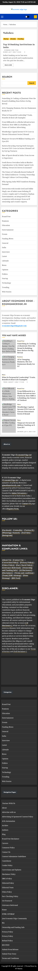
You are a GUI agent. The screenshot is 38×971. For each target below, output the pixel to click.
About (4, 808)
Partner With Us (8, 803)
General (5, 243)
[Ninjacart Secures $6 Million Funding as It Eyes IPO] (9, 426)
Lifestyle (13, 39)
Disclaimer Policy (8, 874)
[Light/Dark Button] (27, 17)
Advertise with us (9, 812)
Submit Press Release (10, 949)
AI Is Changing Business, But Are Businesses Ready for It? (26, 362)
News (4, 265)
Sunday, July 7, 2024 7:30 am (12, 52)
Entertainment (7, 230)
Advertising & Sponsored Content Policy (17, 817)
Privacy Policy (7, 932)
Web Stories (6, 292)
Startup (6, 39)
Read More (8, 65)
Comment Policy (8, 848)
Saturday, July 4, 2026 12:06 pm (26, 432)
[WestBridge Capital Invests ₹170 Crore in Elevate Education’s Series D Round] (9, 410)
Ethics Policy (7, 892)
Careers (5, 843)
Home (4, 910)
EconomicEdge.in (23, 455)
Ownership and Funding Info (13, 927)
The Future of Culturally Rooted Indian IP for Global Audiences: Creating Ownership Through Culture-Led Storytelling (18, 174)
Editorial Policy (8, 883)
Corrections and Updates (11, 870)
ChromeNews (29, 966)
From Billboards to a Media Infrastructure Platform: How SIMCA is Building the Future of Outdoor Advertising (18, 124)
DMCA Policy (7, 878)
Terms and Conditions (10, 958)
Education (6, 225)
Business (5, 221)
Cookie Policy (7, 865)
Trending (20, 39)
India (4, 247)
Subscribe (35, 16)
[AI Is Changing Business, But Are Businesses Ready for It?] (9, 362)
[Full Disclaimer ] (20, 651)
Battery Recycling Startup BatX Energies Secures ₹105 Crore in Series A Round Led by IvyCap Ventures (18, 148)
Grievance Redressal (10, 905)
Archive (5, 825)
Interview (6, 252)
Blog (4, 834)
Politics (5, 274)
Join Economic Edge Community (14, 918)
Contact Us (6, 852)
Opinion (5, 269)
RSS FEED (5, 945)
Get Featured (7, 901)
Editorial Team (7, 887)
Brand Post (6, 216)
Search (7, 76)
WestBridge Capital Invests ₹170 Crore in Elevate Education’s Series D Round (26, 410)
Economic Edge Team (11, 50)
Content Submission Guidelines (14, 856)
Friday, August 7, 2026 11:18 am (13, 382)
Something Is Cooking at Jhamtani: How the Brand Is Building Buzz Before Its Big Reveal (19, 101)
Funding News (7, 239)
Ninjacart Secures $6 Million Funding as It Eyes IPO (26, 425)
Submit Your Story (9, 954)
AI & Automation (8, 821)
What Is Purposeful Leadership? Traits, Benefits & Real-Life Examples (18, 378)
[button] (2, 17)
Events (4, 234)
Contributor (6, 861)
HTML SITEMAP (8, 914)
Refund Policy (7, 941)
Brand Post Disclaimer (10, 839)
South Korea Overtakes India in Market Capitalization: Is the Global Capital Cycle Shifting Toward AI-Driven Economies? (18, 165)
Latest (4, 256)
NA (3, 923)
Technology (6, 283)
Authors (5, 830)
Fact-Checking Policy (10, 896)
